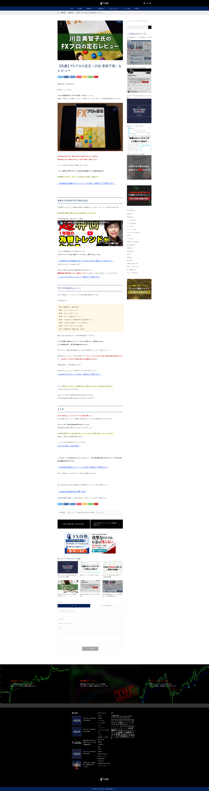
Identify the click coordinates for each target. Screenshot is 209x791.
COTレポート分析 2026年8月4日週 (89, 752)
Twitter (144, 3)
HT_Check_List (114, 717)
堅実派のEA (101, 8)
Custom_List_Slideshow (124, 716)
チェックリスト (131, 724)
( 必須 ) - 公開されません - (66, 623)
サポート (124, 724)
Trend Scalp (126, 720)
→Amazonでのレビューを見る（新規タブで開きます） (79, 374)
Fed (130, 716)
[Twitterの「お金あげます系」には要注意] (139, 179)
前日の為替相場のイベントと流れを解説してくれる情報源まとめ (112, 595)
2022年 (115, 716)
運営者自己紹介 (101, 758)
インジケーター (130, 229)
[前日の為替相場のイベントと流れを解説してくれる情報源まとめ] (139, 64)
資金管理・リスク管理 (132, 241)
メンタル (129, 238)
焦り (128, 735)
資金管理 (124, 737)
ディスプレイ (113, 726)
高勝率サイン (90, 8)
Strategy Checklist (123, 719)
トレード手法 (126, 8)
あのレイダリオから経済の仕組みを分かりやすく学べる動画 (67, 576)
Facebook (147, 3)
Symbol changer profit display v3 (117, 720)
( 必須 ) (61, 619)
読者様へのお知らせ (131, 263)
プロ (132, 726)
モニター (119, 728)
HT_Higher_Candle (121, 717)
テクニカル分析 (130, 223)
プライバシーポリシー (103, 765)
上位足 (130, 728)
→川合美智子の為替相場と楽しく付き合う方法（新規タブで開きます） (85, 261)
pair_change (127, 717)
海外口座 (129, 260)
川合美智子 (91, 512)
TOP (72, 8)
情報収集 (119, 21)
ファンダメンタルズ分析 (132, 232)
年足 (118, 734)
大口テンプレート (113, 8)
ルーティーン (124, 728)
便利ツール (117, 730)
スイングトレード (73, 512)
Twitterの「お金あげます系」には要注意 (136, 154)
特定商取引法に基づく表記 (104, 763)
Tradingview (129, 251)
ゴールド (129, 226)
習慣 (132, 735)
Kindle (87, 512)
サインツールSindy (131, 272)
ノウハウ (126, 726)
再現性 (124, 730)
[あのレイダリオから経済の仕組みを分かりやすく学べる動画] (139, 122)
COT (128, 235)
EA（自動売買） (130, 269)
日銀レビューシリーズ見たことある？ (89, 575)
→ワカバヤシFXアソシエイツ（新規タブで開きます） (79, 277)
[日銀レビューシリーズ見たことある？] (139, 151)
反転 (120, 732)
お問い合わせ (101, 761)
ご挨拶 (120, 722)
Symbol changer (131, 719)
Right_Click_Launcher (115, 719)
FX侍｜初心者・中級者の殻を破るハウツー (107, 789)
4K (111, 716)
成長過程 (124, 735)
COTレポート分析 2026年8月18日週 (89, 719)
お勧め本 (79, 512)
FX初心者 (129, 217)
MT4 (128, 254)
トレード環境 (119, 726)
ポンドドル (115, 728)
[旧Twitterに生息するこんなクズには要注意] (139, 92)
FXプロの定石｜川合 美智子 (68, 446)
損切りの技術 (130, 245)
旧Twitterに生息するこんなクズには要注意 (89, 595)
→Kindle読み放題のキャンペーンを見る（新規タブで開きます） (86, 183)
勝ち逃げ (128, 730)
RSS (150, 3)
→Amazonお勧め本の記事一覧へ (72, 491)
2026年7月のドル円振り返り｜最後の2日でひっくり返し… (89, 764)
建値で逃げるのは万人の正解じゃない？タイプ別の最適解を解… (89, 742)
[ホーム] (58, 11)
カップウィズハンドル (127, 722)
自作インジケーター (131, 266)
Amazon (84, 512)
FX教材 (128, 257)
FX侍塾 (80, 8)
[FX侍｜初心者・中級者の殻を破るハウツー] (104, 3)
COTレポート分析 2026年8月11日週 (89, 730)
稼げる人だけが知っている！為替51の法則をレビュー (67, 595)
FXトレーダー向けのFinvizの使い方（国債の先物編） (111, 576)
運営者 (136, 8)
